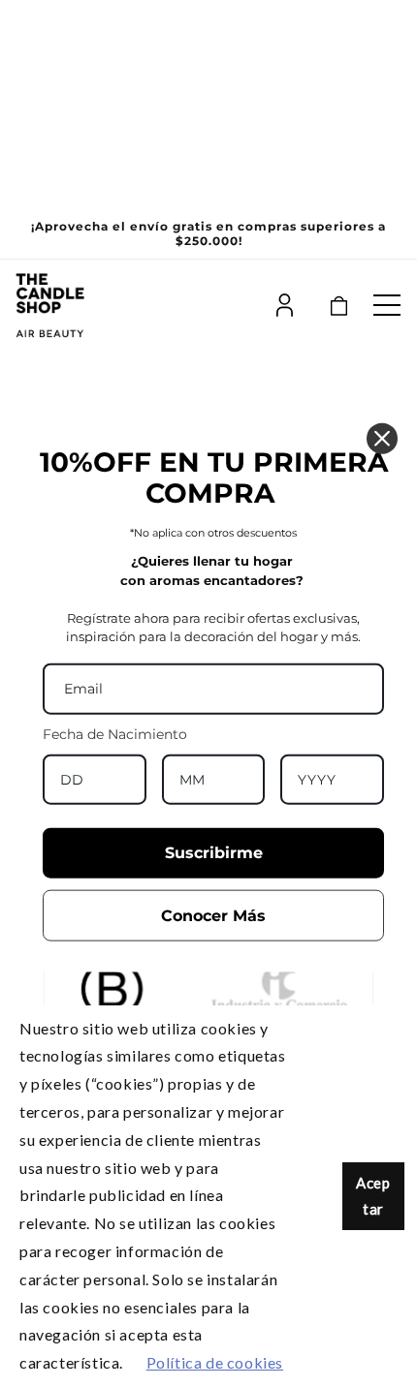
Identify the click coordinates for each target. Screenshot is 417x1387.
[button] (387, 305)
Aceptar (373, 1195)
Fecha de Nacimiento (115, 733)
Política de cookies (214, 1362)
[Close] (382, 439)
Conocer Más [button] (213, 915)
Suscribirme (214, 853)
